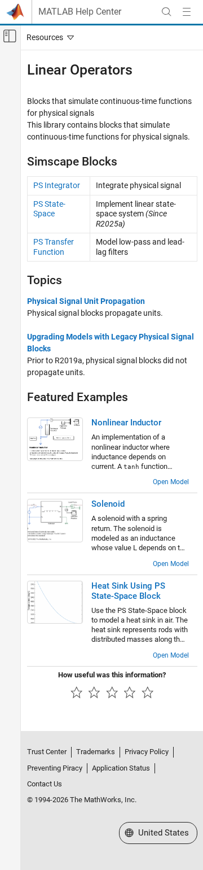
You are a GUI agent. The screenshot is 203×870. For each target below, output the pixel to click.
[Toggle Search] (166, 12)
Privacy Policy (147, 751)
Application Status (121, 768)
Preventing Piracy (54, 768)
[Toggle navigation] (48, 37)
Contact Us (44, 784)
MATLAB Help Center (79, 11)
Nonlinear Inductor (126, 422)
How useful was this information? (112, 675)
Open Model (171, 482)
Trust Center (47, 751)
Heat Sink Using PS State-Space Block (128, 591)
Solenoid (108, 504)
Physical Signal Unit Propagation (86, 301)
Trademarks (95, 751)
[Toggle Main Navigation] (186, 12)
